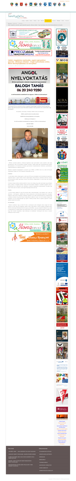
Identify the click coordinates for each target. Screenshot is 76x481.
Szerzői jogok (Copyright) (45, 454)
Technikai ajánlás (43, 462)
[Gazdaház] (62, 313)
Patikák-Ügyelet (62, 421)
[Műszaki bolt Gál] (62, 254)
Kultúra (31, 20)
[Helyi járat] (62, 120)
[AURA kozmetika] (62, 99)
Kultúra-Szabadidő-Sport (62, 433)
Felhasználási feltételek (45, 451)
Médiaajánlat (42, 459)
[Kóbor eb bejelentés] (62, 227)
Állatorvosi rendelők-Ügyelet (62, 428)
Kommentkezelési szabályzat (46, 470)
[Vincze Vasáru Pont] (62, 142)
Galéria (62, 20)
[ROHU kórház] (62, 373)
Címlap (23, 20)
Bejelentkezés (62, 1)
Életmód (42, 20)
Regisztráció (67, 1)
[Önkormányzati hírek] (62, 154)
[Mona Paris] (62, 350)
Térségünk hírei (48, 20)
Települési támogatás (62, 437)
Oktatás (35, 20)
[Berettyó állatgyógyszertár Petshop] (62, 132)
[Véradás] (62, 219)
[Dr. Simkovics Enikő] (62, 335)
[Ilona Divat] (30, 44)
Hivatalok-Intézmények (62, 430)
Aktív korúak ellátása (62, 439)
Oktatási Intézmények (62, 431)
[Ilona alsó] (30, 226)
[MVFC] (62, 396)
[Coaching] (62, 192)
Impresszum (42, 456)
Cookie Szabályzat (43, 467)
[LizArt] (62, 171)
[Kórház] (62, 209)
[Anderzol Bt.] (30, 33)
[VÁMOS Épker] (62, 72)
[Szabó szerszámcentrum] (62, 239)
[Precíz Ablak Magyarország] (30, 52)
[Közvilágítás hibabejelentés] (62, 326)
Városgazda (62, 443)
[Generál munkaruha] (62, 295)
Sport (39, 20)
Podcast (58, 20)
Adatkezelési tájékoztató (45, 465)
